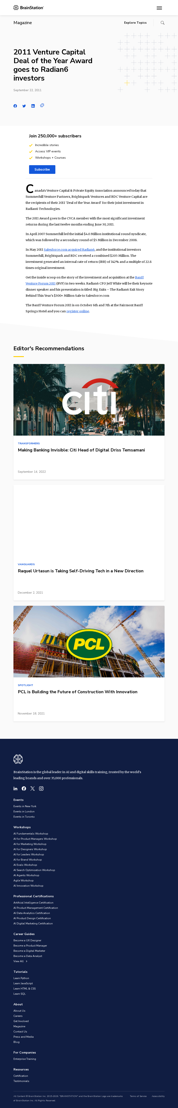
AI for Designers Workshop (30, 849)
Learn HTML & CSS (24, 988)
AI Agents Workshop (26, 875)
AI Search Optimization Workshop (34, 870)
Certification (20, 1076)
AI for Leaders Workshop (28, 854)
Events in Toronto (24, 816)
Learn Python (21, 978)
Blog (16, 1042)
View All (18, 961)
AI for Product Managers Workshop (35, 839)
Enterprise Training (24, 1059)
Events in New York (24, 806)
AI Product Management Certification (35, 908)
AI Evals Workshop (25, 865)
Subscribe (42, 169)
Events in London (24, 811)
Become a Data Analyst (27, 956)
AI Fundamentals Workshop (30, 833)
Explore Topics (135, 23)
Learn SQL (19, 994)
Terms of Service (138, 1096)
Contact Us (20, 1031)
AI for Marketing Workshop (29, 844)
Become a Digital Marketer (29, 951)
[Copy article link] (42, 105)
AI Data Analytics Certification (31, 913)
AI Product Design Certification (32, 918)
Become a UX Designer (27, 940)
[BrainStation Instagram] (41, 788)
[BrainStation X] (32, 788)
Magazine (19, 1026)
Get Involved (21, 1021)
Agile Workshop (23, 880)
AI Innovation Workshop (28, 885)
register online (77, 311)
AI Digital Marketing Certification (33, 923)
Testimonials (21, 1081)
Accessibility (158, 1096)
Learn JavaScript (23, 983)
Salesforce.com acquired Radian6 (69, 250)
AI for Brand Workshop (27, 859)
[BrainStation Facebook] (24, 788)
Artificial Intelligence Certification (33, 902)
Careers (18, 1016)
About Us (19, 1011)
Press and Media (23, 1037)
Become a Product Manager (30, 945)
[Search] (163, 23)
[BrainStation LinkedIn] (15, 788)
